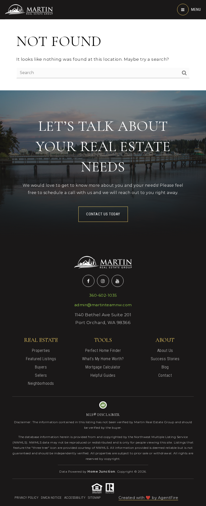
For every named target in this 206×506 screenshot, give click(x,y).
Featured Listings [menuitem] (41, 358)
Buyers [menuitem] (41, 367)
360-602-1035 (103, 295)
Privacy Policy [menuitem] (26, 497)
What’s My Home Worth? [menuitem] (103, 358)
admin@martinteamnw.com (103, 304)
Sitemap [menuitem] (94, 497)
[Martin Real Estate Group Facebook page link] (88, 281)
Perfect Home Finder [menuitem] (103, 350)
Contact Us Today (103, 214)
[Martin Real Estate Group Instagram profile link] (103, 281)
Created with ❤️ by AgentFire (148, 497)
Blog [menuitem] (165, 367)
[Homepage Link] (29, 9)
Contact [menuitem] (165, 375)
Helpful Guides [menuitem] (102, 375)
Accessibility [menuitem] (75, 497)
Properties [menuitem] (41, 350)
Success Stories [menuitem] (165, 358)
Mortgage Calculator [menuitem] (103, 367)
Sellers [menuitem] (41, 375)
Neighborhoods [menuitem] (41, 383)
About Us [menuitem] (165, 350)
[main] (103, 45)
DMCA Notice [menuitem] (51, 497)
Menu (196, 9)
